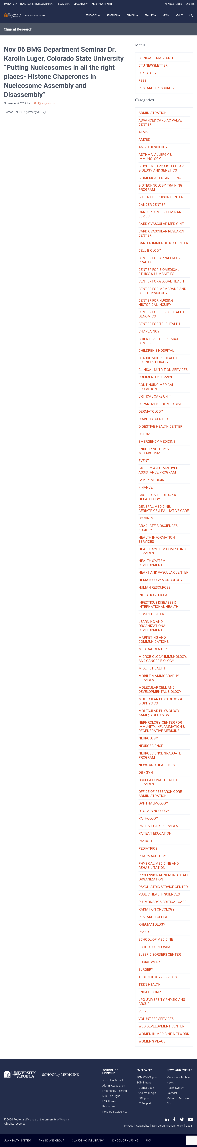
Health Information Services (157, 540)
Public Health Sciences (159, 894)
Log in (189, 1125)
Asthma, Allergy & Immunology (155, 157)
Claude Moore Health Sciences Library (158, 360)
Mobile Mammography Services (159, 678)
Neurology (148, 738)
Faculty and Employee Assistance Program (158, 470)
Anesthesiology (153, 147)
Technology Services (158, 977)
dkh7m (144, 434)
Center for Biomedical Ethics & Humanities (159, 272)
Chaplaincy (149, 331)
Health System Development (152, 563)
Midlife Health (152, 668)
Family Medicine (152, 480)
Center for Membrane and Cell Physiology (162, 291)
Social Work (150, 962)
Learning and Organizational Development (153, 626)
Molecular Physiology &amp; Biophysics (159, 713)
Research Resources (157, 88)
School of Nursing (155, 947)
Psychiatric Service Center (163, 887)
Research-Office (153, 917)
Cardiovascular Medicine (161, 224)
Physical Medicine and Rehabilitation (159, 866)
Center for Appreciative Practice (161, 260)
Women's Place (152, 1041)
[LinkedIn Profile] (167, 1120)
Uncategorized (152, 992)
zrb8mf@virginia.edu (42, 103)
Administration (153, 113)
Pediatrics (148, 848)
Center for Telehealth (159, 324)
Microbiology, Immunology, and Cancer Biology (163, 659)
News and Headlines (157, 765)
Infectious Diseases (156, 595)
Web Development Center (161, 1026)
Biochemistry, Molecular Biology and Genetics (161, 168)
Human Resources (154, 587)
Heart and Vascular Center (163, 572)
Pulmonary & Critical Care (163, 902)
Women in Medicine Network (164, 1034)
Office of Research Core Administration (160, 794)
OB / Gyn (146, 772)
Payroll (146, 841)
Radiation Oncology (157, 909)
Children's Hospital (156, 350)
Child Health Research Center (159, 341)
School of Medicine (156, 939)
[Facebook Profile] (174, 1120)
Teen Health (150, 984)
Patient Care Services (158, 826)
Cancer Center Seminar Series (160, 214)
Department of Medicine (160, 404)
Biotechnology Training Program (160, 187)
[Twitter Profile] (182, 1120)
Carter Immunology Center (163, 243)
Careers (190, 4)
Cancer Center (152, 205)
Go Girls (146, 518)
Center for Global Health (162, 281)
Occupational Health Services (158, 782)
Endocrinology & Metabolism (154, 451)
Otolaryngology (154, 811)
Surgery (146, 969)
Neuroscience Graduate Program (160, 755)
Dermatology (151, 411)
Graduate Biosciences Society (158, 528)
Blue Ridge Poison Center (161, 197)
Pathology (148, 818)
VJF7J (143, 1011)
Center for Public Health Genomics (161, 314)
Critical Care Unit (155, 396)
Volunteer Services (156, 1019)
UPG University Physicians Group (162, 1002)
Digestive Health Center (160, 426)
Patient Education (155, 833)
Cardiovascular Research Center (162, 233)
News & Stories (173, 4)
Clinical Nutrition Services (163, 370)
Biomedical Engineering (160, 178)
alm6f (144, 132)
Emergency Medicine (157, 441)
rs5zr (144, 932)
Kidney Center (151, 614)
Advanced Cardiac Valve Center (160, 122)
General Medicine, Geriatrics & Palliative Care (164, 509)
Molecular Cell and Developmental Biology (160, 690)
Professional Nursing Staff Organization (164, 877)
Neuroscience (151, 746)
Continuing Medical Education (156, 387)
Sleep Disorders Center (160, 954)
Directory (148, 73)
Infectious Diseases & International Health (158, 605)
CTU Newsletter (153, 65)
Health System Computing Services (162, 551)
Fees (142, 80)
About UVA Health (102, 4)
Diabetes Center (153, 419)
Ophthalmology (153, 803)
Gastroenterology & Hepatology (157, 497)
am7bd (144, 139)
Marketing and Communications (154, 640)
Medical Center (153, 649)
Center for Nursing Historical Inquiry (156, 303)
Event (144, 461)
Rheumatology (152, 924)
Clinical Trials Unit (156, 58)
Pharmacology (152, 856)
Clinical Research (18, 29)
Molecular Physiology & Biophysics (160, 701)
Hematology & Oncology (161, 580)
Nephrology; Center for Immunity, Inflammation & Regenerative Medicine (162, 727)
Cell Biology (150, 250)
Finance (146, 487)
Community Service (156, 377)
